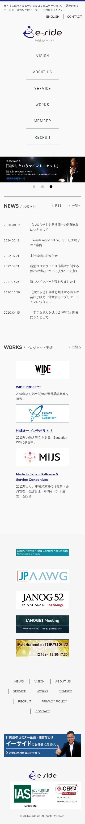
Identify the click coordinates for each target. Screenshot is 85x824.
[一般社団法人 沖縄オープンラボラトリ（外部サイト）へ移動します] (42, 425)
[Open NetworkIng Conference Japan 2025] (42, 559)
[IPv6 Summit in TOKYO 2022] (42, 656)
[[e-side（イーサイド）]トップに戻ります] (42, 40)
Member (42, 121)
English (52, 16)
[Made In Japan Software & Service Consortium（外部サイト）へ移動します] (42, 469)
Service (42, 89)
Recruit (43, 137)
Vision (42, 56)
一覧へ (76, 205)
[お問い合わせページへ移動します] (42, 756)
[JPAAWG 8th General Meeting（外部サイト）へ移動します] (42, 584)
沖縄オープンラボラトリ (34, 431)
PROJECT (28, 387)
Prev (5, 169)
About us (42, 72)
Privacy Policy (54, 701)
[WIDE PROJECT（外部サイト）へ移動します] (42, 382)
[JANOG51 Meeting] (42, 632)
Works (42, 105)
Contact (74, 16)
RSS (58, 205)
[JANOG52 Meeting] (42, 608)
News (19, 681)
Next (80, 169)
